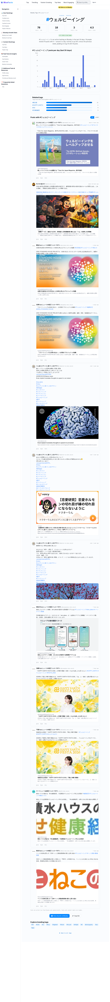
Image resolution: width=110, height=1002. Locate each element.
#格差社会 (46, 192)
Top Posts (4, 44)
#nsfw (37, 924)
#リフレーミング (41, 391)
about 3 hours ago (94, 122)
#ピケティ (52, 192)
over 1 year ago (94, 366)
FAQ (3, 86)
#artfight (76, 924)
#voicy (38, 384)
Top (27, 2)
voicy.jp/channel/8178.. (43, 463)
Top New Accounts (6, 23)
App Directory (5, 75)
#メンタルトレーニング (43, 490)
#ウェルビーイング (43, 12)
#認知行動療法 (40, 405)
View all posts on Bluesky (60, 916)
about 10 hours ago (93, 184)
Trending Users (5, 18)
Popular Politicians (6, 28)
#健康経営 (86, 793)
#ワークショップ (41, 401)
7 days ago (96, 607)
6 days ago (96, 245)
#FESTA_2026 (51, 673)
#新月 (38, 399)
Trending (35, 2)
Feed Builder (5, 56)
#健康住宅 (90, 307)
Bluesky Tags (34, 12)
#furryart (69, 924)
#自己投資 (81, 192)
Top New (58, 2)
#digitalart (55, 924)
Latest (97, 117)
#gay (32, 927)
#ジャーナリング (41, 395)
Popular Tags (5, 49)
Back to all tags (66, 933)
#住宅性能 (78, 248)
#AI (81, 924)
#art (32, 924)
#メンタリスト (40, 390)
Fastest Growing (46, 2)
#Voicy (38, 465)
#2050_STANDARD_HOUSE (44, 309)
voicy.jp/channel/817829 (43, 374)
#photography (89, 924)
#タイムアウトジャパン (46, 127)
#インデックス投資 (60, 192)
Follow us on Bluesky (66, 7)
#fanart (62, 924)
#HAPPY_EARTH (92, 671)
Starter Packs (5, 61)
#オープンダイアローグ (43, 488)
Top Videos (4, 47)
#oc (43, 924)
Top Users (4, 15)
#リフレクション (41, 393)
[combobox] (83, 2)
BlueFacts (8, 2)
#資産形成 (39, 192)
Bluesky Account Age (7, 38)
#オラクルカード (41, 582)
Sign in (94, 2)
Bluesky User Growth (7, 35)
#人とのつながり (52, 734)
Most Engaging (69, 2)
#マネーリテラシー (72, 192)
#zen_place (89, 609)
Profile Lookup (5, 73)
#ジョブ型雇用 (89, 192)
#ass (96, 924)
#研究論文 (39, 388)
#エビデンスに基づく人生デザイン (46, 386)
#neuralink (39, 382)
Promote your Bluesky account (9, 78)
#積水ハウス (42, 795)
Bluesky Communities (7, 64)
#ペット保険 (90, 853)
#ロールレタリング (41, 403)
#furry (48, 924)
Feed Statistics (5, 59)
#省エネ (95, 248)
